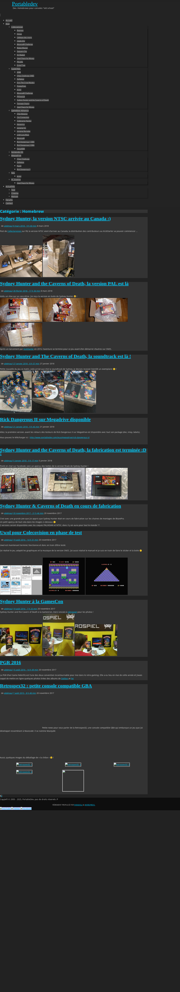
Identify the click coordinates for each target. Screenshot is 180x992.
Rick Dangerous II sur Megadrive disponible (45, 419)
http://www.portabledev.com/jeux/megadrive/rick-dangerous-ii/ (60, 437)
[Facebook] (26, 808)
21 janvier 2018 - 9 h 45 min (26, 426)
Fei (72, 678)
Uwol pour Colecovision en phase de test (41, 532)
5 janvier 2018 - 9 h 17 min (25, 460)
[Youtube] (5, 808)
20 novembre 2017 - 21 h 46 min (28, 513)
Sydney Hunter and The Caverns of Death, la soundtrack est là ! (65, 356)
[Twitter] (16, 808)
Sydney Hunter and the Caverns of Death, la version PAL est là (64, 283)
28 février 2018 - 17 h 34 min (26, 291)
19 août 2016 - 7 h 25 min (25, 608)
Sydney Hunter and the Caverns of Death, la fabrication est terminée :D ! (73, 451)
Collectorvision (14, 231)
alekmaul (8, 226)
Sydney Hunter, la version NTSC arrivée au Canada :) (55, 218)
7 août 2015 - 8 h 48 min (24, 693)
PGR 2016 (10, 662)
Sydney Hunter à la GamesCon (31, 601)
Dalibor (65, 678)
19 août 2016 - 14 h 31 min (25, 539)
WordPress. (90, 805)
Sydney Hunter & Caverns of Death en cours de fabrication (60, 506)
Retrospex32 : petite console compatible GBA (46, 685)
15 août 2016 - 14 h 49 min (25, 669)
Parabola (78, 805)
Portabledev (25, 4)
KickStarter (28, 349)
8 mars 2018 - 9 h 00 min (25, 226)
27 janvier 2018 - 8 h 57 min (26, 363)
